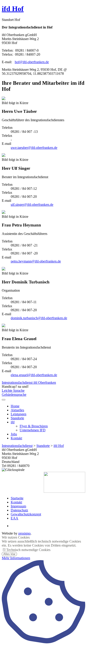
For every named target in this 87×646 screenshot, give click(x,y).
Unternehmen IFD (33, 430)
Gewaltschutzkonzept (26, 514)
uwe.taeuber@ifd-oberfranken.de (34, 147)
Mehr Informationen (16, 558)
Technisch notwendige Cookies (28, 550)
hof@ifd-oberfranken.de (32, 62)
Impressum (18, 506)
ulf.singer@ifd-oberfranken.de (32, 204)
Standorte (17, 418)
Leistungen (18, 414)
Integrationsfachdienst (17, 446)
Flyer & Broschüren (34, 426)
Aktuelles (17, 410)
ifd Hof (13, 9)
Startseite (17, 498)
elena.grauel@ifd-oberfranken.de (34, 375)
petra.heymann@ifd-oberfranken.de (36, 261)
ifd (12, 422)
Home (15, 406)
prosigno (24, 533)
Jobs (14, 434)
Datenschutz (19, 510)
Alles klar (9, 554)
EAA (14, 518)
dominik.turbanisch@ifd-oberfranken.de (39, 318)
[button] (3, 399)
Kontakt (16, 438)
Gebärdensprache (14, 394)
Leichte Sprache (13, 390)
